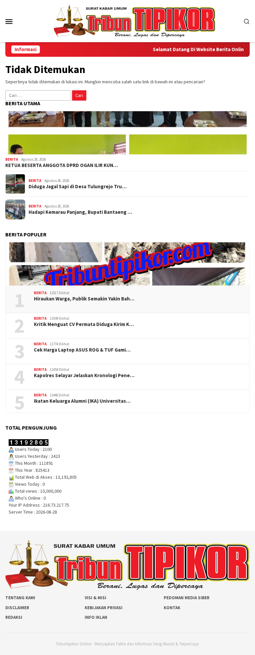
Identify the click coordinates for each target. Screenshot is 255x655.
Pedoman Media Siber (187, 598)
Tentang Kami (20, 598)
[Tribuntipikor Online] (134, 21)
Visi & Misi (95, 598)
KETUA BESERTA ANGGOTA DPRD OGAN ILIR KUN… (61, 165)
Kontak (172, 608)
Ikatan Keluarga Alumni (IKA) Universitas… (82, 401)
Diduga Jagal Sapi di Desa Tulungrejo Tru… (78, 187)
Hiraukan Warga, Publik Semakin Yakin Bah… (84, 299)
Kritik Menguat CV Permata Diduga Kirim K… (84, 324)
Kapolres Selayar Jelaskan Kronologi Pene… (84, 375)
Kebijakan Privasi (104, 608)
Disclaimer (17, 608)
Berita (11, 159)
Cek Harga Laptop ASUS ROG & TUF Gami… (82, 350)
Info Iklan (96, 617)
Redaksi (13, 617)
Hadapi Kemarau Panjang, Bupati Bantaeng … (80, 212)
